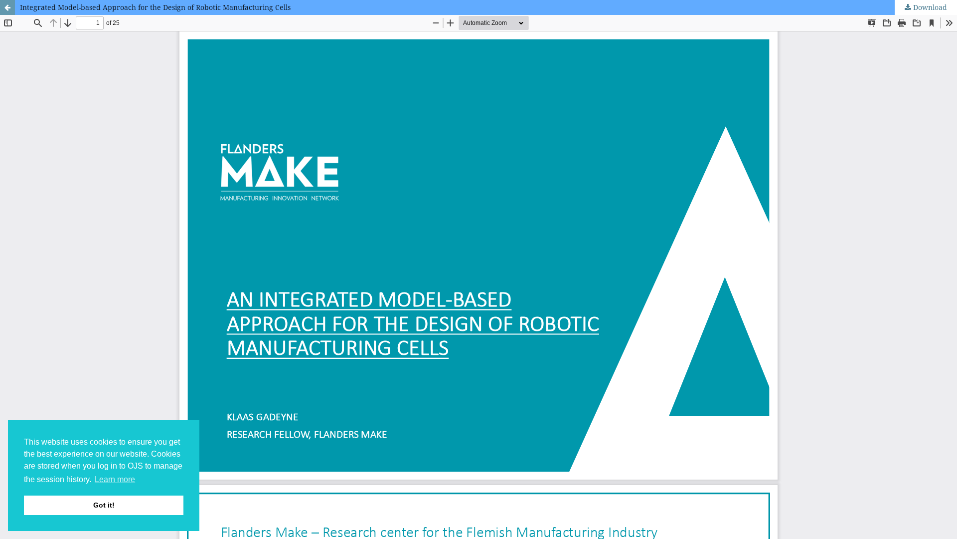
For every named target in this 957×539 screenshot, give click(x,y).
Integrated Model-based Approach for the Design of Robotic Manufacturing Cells (155, 7)
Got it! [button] (104, 505)
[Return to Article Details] (7, 7)
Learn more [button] (115, 479)
